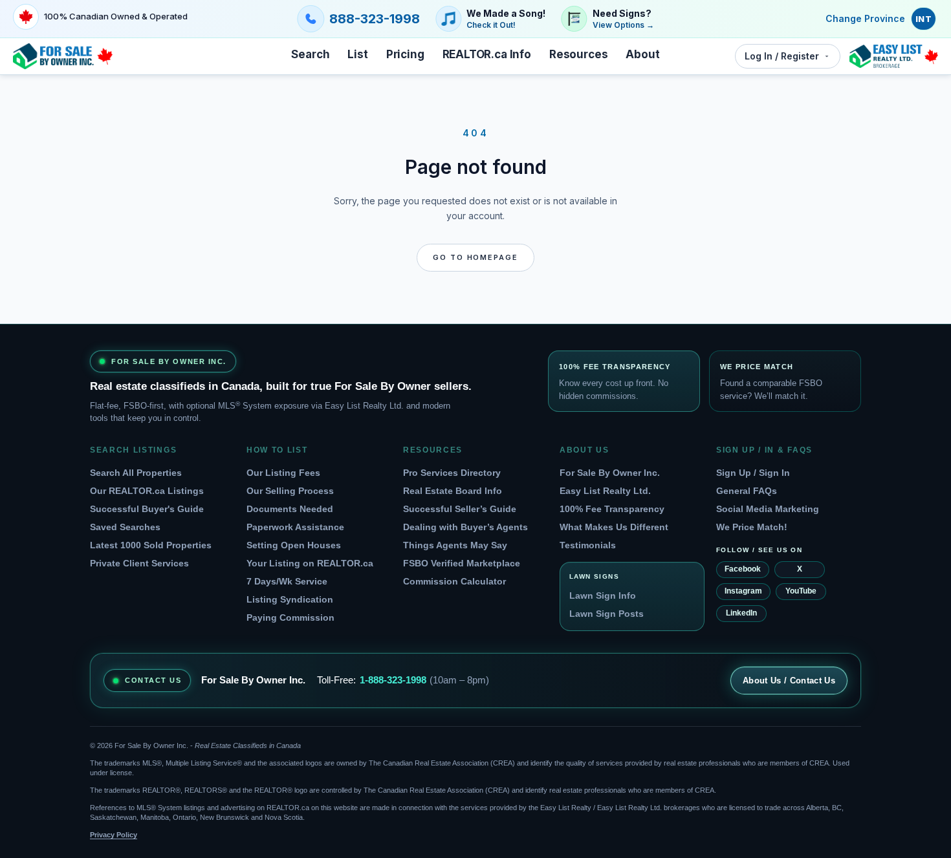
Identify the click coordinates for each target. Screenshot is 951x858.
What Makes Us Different (614, 527)
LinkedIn (741, 612)
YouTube (800, 590)
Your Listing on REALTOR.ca (309, 563)
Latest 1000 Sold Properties (151, 545)
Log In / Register (782, 55)
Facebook (743, 569)
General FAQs (746, 491)
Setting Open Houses (293, 545)
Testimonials (588, 545)
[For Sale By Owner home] (63, 56)
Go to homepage (476, 257)
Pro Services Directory (452, 472)
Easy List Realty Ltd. (605, 491)
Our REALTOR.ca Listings (147, 491)
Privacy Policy (113, 835)
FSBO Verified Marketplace (461, 563)
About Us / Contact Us (789, 680)
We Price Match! (751, 527)
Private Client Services (139, 563)
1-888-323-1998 (393, 679)
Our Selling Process (290, 491)
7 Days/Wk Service (286, 581)
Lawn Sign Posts (606, 613)
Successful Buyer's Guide (147, 509)
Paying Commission (290, 617)
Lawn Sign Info (602, 595)
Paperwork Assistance (295, 527)
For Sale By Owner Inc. (610, 472)
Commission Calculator (454, 581)
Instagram (743, 590)
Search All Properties (136, 472)
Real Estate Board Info (452, 491)
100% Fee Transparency (612, 509)
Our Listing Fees (283, 472)
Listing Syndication (289, 599)
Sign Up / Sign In (753, 472)
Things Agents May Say (455, 545)
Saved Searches (125, 527)
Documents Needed (289, 509)
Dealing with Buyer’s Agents (465, 527)
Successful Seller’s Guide (459, 509)
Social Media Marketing (767, 509)
